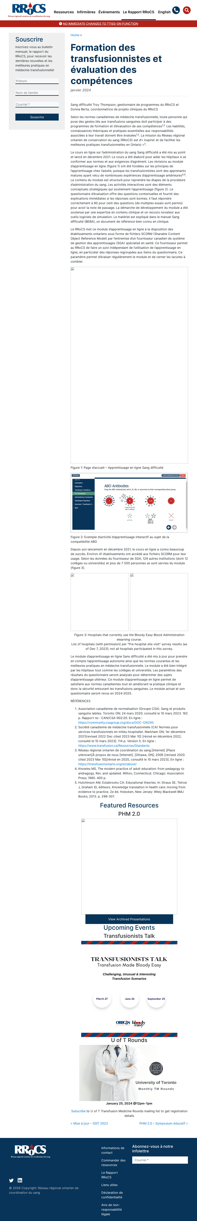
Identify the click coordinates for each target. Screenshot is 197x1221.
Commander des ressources (113, 1162)
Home (75, 35)
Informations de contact (112, 1150)
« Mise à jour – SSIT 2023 (89, 1123)
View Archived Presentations (129, 919)
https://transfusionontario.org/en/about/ (107, 764)
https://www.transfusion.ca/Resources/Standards (113, 745)
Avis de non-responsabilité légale (111, 1209)
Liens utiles (109, 1185)
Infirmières (86, 12)
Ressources (64, 12)
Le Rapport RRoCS (138, 12)
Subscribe (78, 1111)
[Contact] (176, 10)
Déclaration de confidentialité (112, 1195)
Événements (109, 12)
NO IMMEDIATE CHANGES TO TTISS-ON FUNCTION (100, 24)
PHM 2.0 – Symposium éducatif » (163, 1123)
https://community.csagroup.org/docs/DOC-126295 (116, 722)
